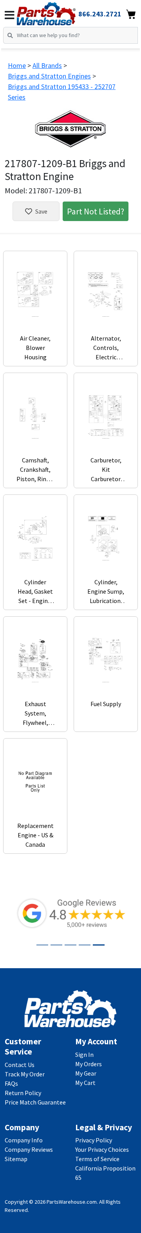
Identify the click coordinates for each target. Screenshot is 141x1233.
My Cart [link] (85, 1083)
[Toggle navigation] (9, 15)
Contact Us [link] (19, 1065)
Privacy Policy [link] (93, 1140)
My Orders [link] (88, 1064)
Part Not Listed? (95, 211)
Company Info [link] (24, 1140)
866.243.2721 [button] (99, 13)
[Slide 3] (70, 944)
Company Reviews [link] (29, 1149)
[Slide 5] (99, 944)
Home (17, 65)
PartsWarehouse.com (72, 1201)
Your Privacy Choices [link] (102, 1149)
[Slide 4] (84, 944)
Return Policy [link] (23, 1093)
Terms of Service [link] (97, 1159)
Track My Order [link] (25, 1074)
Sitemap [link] (16, 1159)
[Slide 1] (42, 944)
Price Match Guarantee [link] (35, 1102)
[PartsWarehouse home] (57, 11)
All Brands (47, 65)
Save (41, 211)
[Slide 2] (56, 944)
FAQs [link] (11, 1083)
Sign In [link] (84, 1054)
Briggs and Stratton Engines (49, 75)
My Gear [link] (85, 1073)
